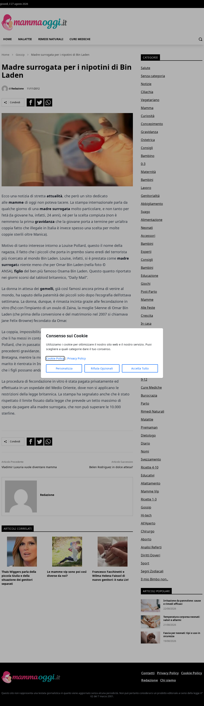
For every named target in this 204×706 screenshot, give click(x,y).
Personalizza (64, 368)
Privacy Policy (76, 358)
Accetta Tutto (140, 368)
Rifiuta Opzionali (102, 368)
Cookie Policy (55, 358)
